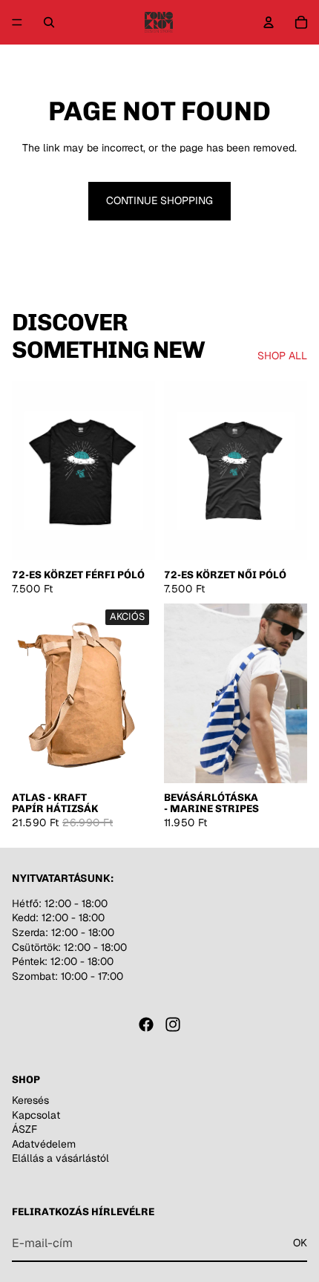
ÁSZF (24, 1129)
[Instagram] (173, 1024)
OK (300, 1242)
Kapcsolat (36, 1115)
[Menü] (17, 22)
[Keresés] (49, 22)
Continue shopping (159, 200)
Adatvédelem (44, 1144)
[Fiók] (268, 22)
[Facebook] (146, 1024)
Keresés (30, 1100)
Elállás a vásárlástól (60, 1158)
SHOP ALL (282, 355)
